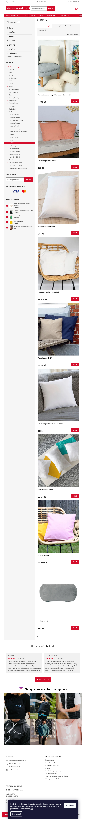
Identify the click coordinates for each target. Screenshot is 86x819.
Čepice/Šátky (13, 103)
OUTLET (12, 70)
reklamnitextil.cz (14, 767)
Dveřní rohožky (15, 149)
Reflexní (11, 112)
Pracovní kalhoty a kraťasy (18, 132)
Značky (47, 768)
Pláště (12, 134)
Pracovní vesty (14, 126)
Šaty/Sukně (13, 101)
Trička (11, 75)
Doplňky (12, 106)
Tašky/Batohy (13, 109)
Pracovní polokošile (16, 120)
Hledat (51, 8)
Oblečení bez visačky (16, 163)
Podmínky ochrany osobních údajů (56, 776)
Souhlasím (70, 805)
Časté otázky (41, 1)
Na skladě (14, 22)
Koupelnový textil (14, 157)
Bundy (11, 84)
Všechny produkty (13, 67)
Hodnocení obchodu (43, 646)
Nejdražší (68, 26)
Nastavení (16, 814)
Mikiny (11, 81)
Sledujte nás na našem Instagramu (46, 689)
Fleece (11, 72)
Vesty (11, 86)
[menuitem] (12, 15)
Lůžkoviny (13, 146)
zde (32, 809)
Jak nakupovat (50, 763)
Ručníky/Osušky (15, 151)
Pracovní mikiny (15, 123)
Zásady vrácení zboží (52, 779)
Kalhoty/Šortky (14, 98)
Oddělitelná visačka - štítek (18, 168)
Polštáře (12, 143)
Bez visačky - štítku (16, 165)
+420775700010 (15, 764)
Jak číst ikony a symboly (53, 771)
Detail (75, 101)
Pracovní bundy (15, 129)
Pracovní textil (14, 115)
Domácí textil (13, 137)
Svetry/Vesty (13, 92)
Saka (10, 95)
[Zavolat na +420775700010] (9, 1)
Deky (11, 140)
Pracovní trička (15, 118)
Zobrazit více (43, 680)
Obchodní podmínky (51, 773)
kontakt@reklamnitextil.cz (17, 761)
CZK (68, 1)
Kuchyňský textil (14, 154)
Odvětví (11, 160)
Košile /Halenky (14, 89)
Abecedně (42, 30)
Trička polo (13, 78)
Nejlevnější (57, 26)
